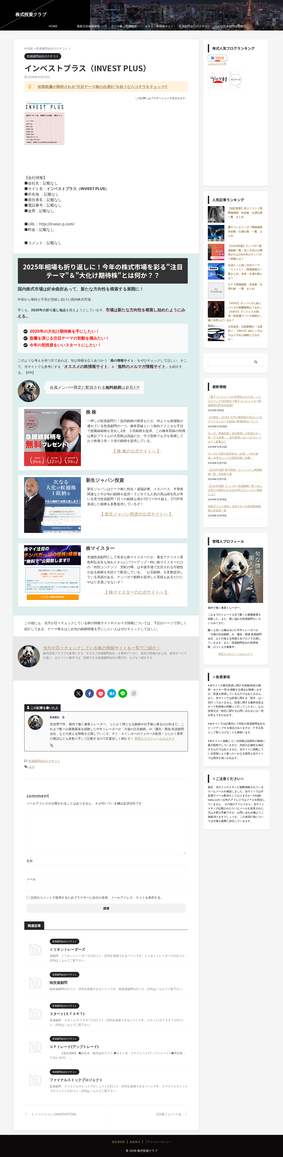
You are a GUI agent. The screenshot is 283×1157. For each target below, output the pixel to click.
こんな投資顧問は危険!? (230, 26)
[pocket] (100, 693)
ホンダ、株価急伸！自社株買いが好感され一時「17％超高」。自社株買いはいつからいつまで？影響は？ (234, 437)
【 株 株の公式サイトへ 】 (136, 451)
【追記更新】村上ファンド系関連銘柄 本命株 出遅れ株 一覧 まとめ (246, 212)
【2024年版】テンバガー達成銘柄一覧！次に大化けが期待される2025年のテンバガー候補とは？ (235, 490)
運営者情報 (118, 1142)
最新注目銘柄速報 (88, 26)
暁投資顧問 (58, 982)
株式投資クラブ (30, 14)
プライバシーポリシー (158, 1142)
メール (31, 879)
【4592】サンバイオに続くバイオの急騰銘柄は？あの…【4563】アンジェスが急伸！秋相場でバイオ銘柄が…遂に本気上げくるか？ (235, 311)
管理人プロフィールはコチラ (154, 738)
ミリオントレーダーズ (67, 949)
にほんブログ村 (217, 63)
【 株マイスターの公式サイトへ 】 (136, 592)
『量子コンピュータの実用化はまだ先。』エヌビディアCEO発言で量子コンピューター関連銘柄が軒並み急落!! (234, 401)
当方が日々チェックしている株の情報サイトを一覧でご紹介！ (102, 647)
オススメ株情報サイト (159, 26)
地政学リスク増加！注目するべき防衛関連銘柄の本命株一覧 (234, 508)
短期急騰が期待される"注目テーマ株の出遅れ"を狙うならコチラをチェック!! (102, 86)
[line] (122, 693)
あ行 (32, 767)
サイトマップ (259, 3)
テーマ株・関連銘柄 (124, 26)
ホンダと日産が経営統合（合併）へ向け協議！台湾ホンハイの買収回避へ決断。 (233, 455)
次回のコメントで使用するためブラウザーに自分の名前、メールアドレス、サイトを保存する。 (97, 897)
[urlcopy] (133, 693)
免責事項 (135, 1142)
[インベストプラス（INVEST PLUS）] (111, 693)
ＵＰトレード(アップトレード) (74, 1046)
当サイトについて (233, 3)
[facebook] (89, 693)
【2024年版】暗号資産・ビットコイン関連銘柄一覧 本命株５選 (235, 472)
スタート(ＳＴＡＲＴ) (67, 1013)
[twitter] (78, 693)
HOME (53, 26)
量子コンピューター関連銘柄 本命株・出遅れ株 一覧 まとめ (246, 231)
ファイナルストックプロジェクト (76, 1080)
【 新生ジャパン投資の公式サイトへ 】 (136, 514)
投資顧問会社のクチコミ (194, 26)
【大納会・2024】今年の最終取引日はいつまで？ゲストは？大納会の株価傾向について (235, 419)
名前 (30, 861)
